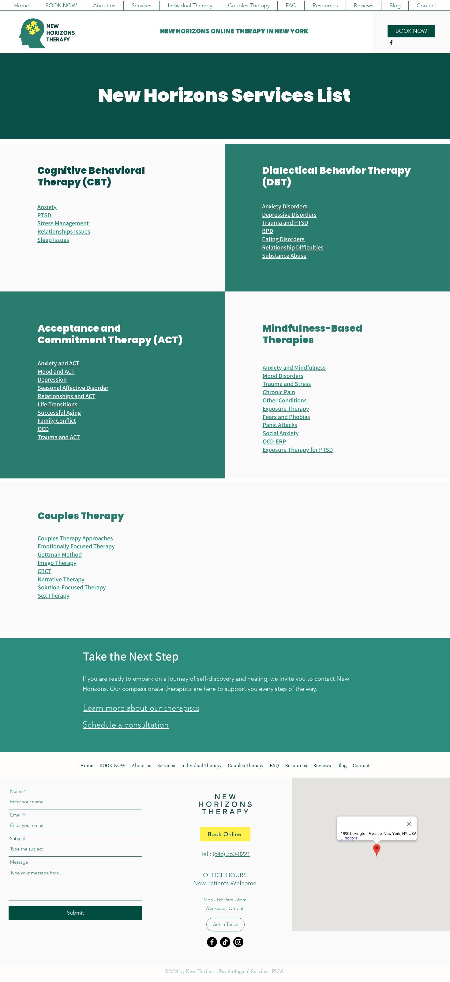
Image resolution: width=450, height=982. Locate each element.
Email (16, 815)
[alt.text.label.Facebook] (391, 43)
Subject (17, 838)
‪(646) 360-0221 (231, 854)
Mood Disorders (283, 376)
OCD (43, 429)
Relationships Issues (63, 231)
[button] (141, 5)
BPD (267, 231)
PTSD (44, 215)
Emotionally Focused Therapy (76, 546)
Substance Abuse (284, 256)
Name (16, 791)
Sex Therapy (53, 595)
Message (19, 862)
